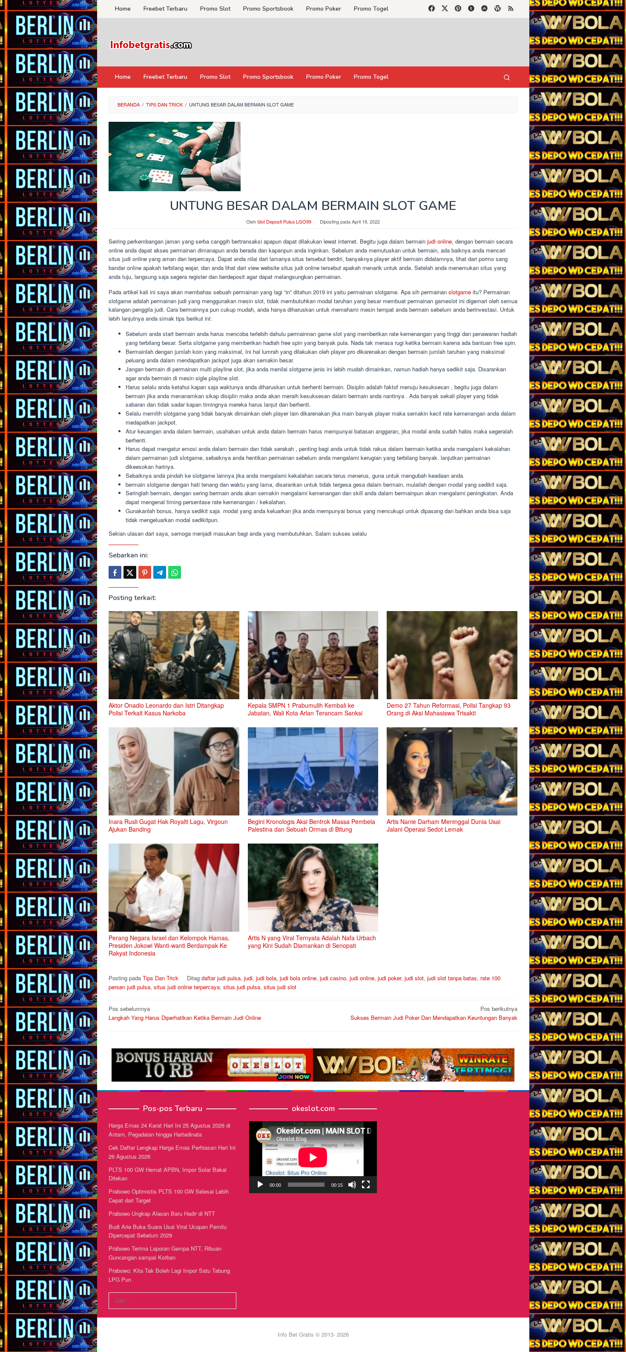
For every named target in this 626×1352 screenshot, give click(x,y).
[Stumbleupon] (484, 9)
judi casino (333, 978)
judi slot (414, 978)
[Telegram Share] (159, 572)
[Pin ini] (144, 572)
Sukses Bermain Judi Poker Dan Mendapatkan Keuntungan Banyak (433, 1013)
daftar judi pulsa (221, 978)
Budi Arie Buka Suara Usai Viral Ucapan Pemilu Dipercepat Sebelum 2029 (168, 1231)
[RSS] (510, 9)
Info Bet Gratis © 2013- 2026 (313, 1334)
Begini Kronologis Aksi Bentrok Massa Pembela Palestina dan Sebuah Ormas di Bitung (311, 825)
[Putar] (260, 1184)
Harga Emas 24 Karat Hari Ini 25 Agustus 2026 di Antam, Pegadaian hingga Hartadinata (169, 1129)
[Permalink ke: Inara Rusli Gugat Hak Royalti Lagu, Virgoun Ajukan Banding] (174, 771)
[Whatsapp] (174, 572)
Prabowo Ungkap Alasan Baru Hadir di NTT (162, 1213)
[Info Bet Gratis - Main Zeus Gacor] (151, 44)
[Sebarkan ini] (115, 572)
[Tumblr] (471, 9)
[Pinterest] (458, 9)
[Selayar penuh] (366, 1184)
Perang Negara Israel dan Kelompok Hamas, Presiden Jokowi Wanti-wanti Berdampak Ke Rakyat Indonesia (169, 945)
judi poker (389, 978)
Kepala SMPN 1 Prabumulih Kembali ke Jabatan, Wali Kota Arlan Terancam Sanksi (305, 709)
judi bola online (298, 978)
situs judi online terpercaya (187, 987)
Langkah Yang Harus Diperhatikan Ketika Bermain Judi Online (185, 1013)
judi (248, 978)
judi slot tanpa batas (452, 978)
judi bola (266, 978)
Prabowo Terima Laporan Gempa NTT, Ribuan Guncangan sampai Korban (165, 1252)
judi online (438, 241)
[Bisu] (352, 1184)
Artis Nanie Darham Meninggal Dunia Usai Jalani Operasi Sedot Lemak (443, 825)
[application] (313, 1157)
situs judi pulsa (241, 987)
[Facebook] (431, 9)
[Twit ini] (129, 572)
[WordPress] (497, 9)
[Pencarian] (506, 77)
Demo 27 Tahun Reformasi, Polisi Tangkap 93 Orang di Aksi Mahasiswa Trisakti (449, 709)
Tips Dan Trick (160, 978)
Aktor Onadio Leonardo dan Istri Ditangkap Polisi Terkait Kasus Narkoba (166, 709)
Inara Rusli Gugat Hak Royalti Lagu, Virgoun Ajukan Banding (168, 825)
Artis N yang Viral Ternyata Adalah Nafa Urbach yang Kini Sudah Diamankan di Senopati (312, 941)
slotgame (460, 292)
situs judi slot (280, 987)
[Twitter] (444, 9)
